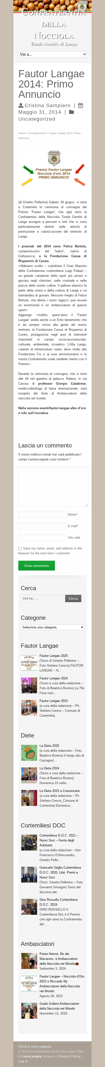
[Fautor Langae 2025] (29, 662)
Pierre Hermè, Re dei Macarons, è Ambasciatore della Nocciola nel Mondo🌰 (59, 958)
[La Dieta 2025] (29, 752)
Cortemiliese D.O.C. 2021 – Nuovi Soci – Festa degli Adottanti (59, 840)
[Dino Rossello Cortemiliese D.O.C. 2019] (29, 906)
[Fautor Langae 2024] (29, 685)
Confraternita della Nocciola (53, 22)
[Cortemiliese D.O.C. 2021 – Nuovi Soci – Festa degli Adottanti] (29, 842)
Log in (23, 1061)
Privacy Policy (69, 1056)
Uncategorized (36, 119)
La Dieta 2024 (49, 768)
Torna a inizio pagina (34, 1046)
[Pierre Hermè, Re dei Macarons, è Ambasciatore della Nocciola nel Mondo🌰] (29, 961)
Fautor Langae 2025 (54, 656)
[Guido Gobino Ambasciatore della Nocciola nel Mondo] (29, 1010)
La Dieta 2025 (49, 746)
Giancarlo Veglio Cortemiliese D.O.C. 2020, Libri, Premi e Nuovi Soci (60, 872)
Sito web (74, 537)
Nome (72, 514)
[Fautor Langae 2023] (29, 707)
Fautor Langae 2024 (54, 678)
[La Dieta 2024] (29, 775)
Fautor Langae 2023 (54, 701)
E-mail (73, 526)
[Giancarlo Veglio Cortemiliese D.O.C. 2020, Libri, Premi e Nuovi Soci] (29, 874)
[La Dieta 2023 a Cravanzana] (29, 797)
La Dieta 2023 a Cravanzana (60, 791)
